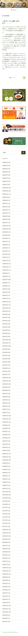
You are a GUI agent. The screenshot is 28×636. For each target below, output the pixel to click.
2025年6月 (5, 206)
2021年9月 (5, 349)
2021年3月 (5, 368)
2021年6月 (5, 358)
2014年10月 (5, 612)
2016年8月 (5, 542)
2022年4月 (5, 327)
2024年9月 (5, 235)
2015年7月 (5, 583)
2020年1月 (5, 412)
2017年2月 (5, 523)
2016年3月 (5, 558)
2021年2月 (5, 371)
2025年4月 (5, 213)
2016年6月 (5, 548)
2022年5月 (5, 324)
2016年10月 (5, 536)
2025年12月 (5, 187)
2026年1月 (5, 184)
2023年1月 (5, 298)
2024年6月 (5, 244)
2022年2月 (5, 333)
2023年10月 (5, 270)
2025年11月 (5, 191)
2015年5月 (5, 589)
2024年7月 (5, 241)
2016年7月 (5, 545)
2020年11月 (5, 380)
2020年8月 (5, 390)
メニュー (15, 10)
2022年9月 (5, 311)
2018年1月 (5, 488)
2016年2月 (5, 561)
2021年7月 (5, 355)
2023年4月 (5, 289)
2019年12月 (5, 415)
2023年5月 (5, 286)
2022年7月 (5, 317)
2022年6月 (5, 320)
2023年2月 (5, 295)
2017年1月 (5, 526)
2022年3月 (5, 330)
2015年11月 (5, 571)
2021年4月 (5, 365)
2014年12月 (5, 605)
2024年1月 (5, 260)
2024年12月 (5, 225)
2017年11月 (5, 494)
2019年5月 (5, 437)
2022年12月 (5, 301)
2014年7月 (5, 621)
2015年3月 (5, 596)
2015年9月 (5, 577)
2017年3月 (5, 520)
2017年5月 (5, 514)
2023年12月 (5, 263)
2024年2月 (5, 257)
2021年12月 (5, 339)
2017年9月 (5, 501)
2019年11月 (5, 419)
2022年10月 (5, 308)
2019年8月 (5, 428)
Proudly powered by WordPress (10, 632)
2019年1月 (5, 450)
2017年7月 (5, 507)
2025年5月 (5, 210)
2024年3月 (5, 254)
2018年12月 (5, 453)
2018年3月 (5, 482)
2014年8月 (5, 618)
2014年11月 (5, 608)
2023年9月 (5, 273)
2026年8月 (5, 162)
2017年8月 (5, 504)
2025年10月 (5, 194)
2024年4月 (5, 251)
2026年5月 (5, 172)
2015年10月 (5, 574)
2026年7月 (5, 165)
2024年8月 (5, 238)
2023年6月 (5, 282)
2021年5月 (5, 362)
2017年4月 (5, 517)
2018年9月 (5, 463)
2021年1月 (5, 374)
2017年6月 (5, 510)
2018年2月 (5, 485)
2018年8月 (5, 466)
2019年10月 (5, 422)
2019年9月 (5, 425)
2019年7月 (5, 431)
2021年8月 (5, 352)
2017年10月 (5, 498)
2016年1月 (5, 564)
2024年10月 (5, 232)
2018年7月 (5, 469)
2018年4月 (5, 479)
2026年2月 (5, 181)
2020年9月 (5, 387)
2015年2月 (5, 599)
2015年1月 (5, 602)
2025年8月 (5, 200)
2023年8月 (5, 276)
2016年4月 (5, 555)
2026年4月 (5, 175)
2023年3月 (5, 292)
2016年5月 (5, 551)
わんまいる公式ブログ (12, 2)
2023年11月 (5, 267)
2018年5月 (5, 475)
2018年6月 (5, 472)
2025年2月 (5, 219)
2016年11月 (5, 532)
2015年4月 (5, 593)
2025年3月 (5, 216)
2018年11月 (5, 457)
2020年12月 (5, 377)
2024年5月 (5, 248)
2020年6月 (5, 396)
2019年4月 (5, 441)
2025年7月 (5, 203)
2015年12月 (5, 567)
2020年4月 (5, 403)
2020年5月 (5, 400)
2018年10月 (5, 460)
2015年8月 (5, 580)
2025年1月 (5, 222)
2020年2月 (5, 409)
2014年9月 (5, 615)
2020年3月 (5, 406)
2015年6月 (5, 586)
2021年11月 (5, 343)
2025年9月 (5, 197)
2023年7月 (5, 279)
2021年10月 (5, 346)
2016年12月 (5, 529)
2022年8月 (5, 314)
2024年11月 (5, 228)
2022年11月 (5, 305)
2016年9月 (5, 539)
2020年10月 (5, 384)
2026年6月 (5, 168)
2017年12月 (5, 491)
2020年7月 (5, 393)
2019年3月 (5, 444)
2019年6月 (5, 434)
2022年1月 (5, 336)
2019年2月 (5, 447)
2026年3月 (5, 178)
